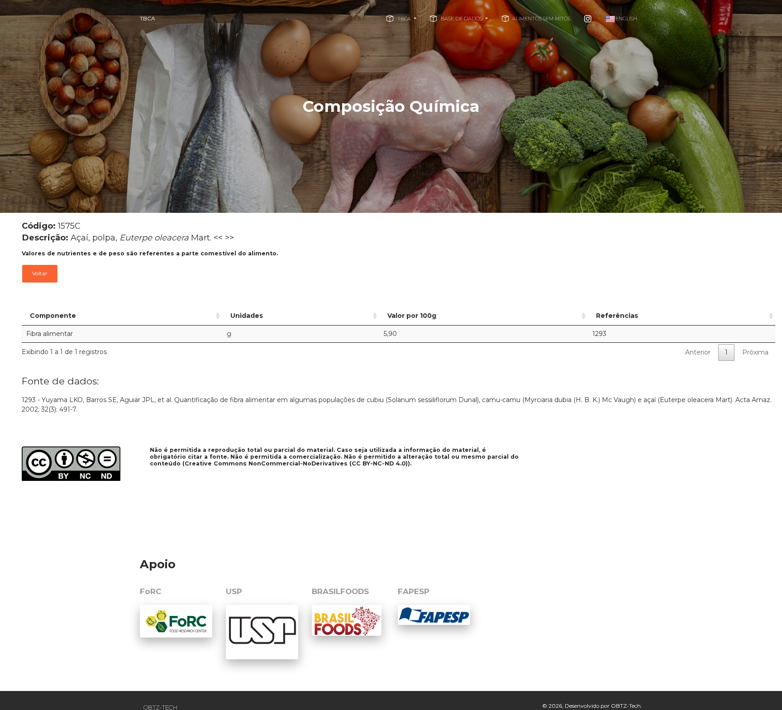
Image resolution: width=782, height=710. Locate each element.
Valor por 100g (411, 316)
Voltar (40, 273)
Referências (617, 316)
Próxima (755, 352)
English (626, 18)
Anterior (697, 352)
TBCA (147, 18)
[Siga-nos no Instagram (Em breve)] (587, 18)
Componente (53, 316)
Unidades (246, 316)
